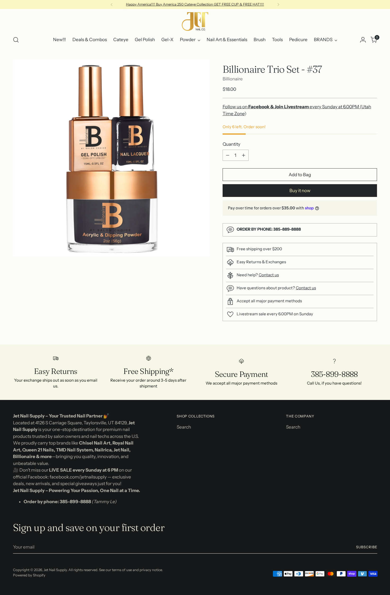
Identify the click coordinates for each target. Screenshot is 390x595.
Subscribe (366, 547)
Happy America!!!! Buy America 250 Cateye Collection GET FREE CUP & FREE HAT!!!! (195, 4)
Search (184, 427)
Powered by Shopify (29, 575)
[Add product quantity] (243, 155)
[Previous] (112, 4)
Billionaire (233, 78)
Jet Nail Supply (55, 570)
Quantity (231, 144)
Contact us (269, 274)
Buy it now (299, 190)
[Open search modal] (16, 40)
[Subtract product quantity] (227, 155)
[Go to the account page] (363, 40)
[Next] (278, 4)
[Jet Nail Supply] (195, 21)
